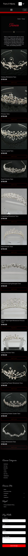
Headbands (6, 475)
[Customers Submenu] (24, 493)
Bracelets (6, 468)
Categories (6, 497)
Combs (5, 471)
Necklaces (6, 464)
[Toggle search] (20, 4)
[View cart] (23, 4)
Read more (14, 327)
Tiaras (5, 470)
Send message (14, 545)
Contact (5, 495)
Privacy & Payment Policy (9, 504)
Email (3, 524)
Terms (5, 506)
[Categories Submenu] (24, 497)
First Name (5, 518)
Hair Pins (6, 473)
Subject (4, 530)
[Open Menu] (11, 10)
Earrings (5, 466)
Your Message (5, 536)
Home (18, 19)
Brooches (6, 477)
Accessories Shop (7, 491)
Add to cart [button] (14, 82)
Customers (6, 493)
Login (25, 10)
